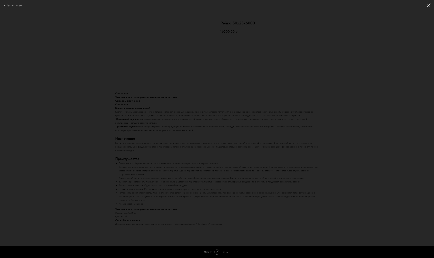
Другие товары (14, 5)
